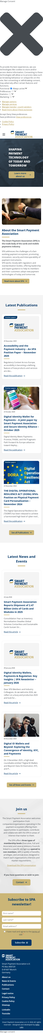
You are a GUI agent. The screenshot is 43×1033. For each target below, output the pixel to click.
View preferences (19, 114)
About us (6, 977)
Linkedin (6, 1009)
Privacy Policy (8, 124)
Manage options (9, 101)
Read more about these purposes (17, 109)
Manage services (9, 104)
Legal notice (7, 993)
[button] (21, 34)
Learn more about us (20, 175)
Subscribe (20, 942)
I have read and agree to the (23, 933)
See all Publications (20, 532)
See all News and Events (20, 785)
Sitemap (6, 1005)
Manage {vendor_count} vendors (16, 107)
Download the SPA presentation (21, 865)
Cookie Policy (8, 121)
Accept (3, 114)
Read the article (11, 632)
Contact (20, 882)
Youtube (6, 1013)
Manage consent (7, 1031)
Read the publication (13, 375)
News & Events (9, 981)
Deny (9, 114)
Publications (8, 985)
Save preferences (8, 117)
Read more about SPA (14, 281)
